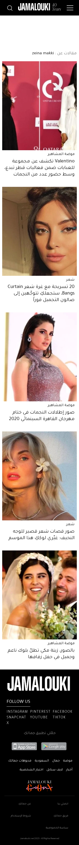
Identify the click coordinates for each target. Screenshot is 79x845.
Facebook (62, 712)
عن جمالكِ (24, 804)
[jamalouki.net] (39, 7)
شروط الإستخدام (21, 816)
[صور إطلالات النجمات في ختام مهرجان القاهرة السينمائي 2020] (39, 356)
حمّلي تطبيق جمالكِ (40, 733)
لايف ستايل (55, 770)
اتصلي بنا (62, 804)
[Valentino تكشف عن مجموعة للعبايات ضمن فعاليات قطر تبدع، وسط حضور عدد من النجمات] (39, 105)
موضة (67, 761)
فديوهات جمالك (19, 761)
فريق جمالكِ (61, 816)
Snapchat (16, 718)
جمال (56, 761)
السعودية (42, 761)
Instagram (17, 712)
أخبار (69, 770)
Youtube (39, 718)
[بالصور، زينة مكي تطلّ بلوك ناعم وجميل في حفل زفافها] (39, 594)
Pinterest (40, 712)
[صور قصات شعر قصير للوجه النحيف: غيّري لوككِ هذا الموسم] (39, 475)
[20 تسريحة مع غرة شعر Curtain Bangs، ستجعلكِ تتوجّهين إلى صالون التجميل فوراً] (39, 231)
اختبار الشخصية (31, 770)
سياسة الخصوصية (57, 828)
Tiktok (59, 718)
